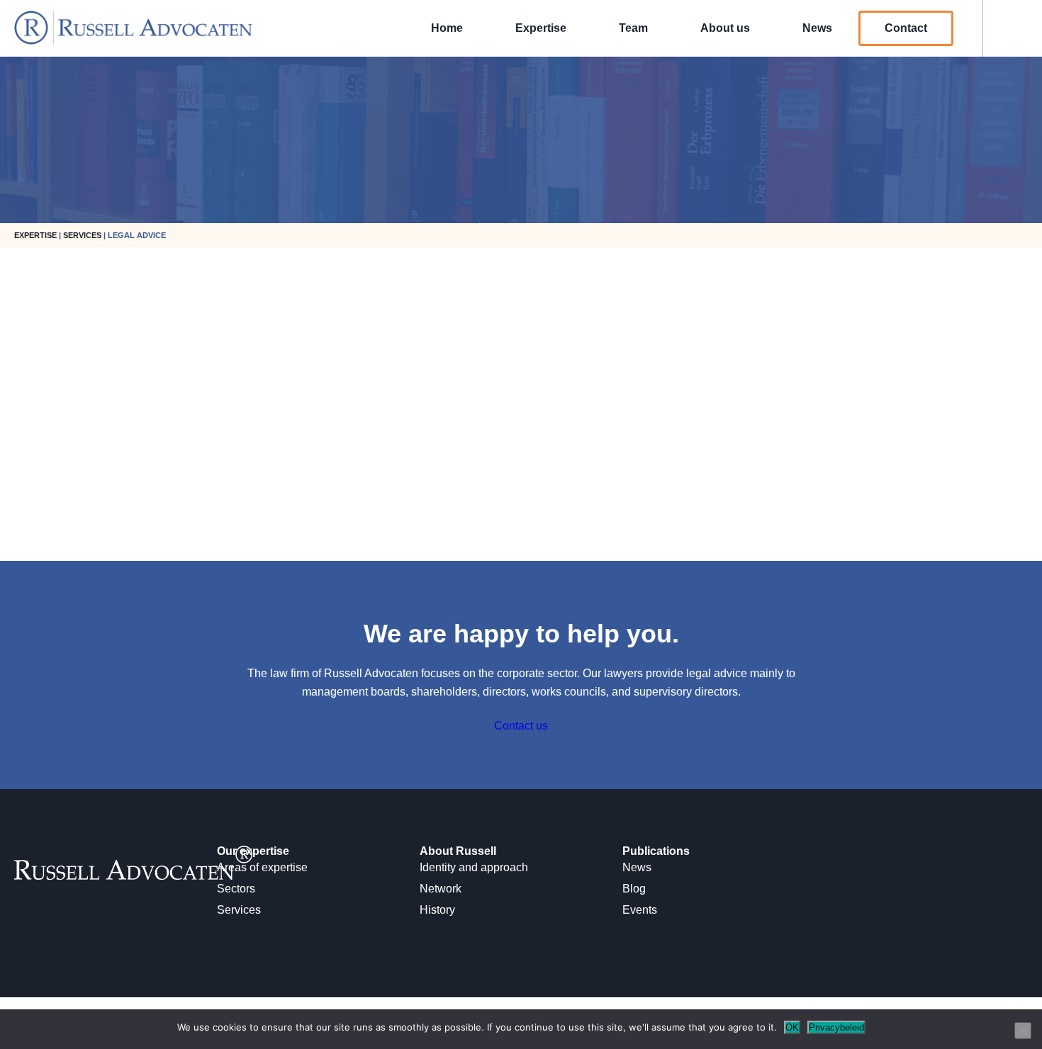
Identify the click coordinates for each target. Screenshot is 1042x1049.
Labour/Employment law (61, 536)
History (437, 910)
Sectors (236, 889)
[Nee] (1022, 1030)
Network (440, 889)
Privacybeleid (836, 1027)
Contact (906, 28)
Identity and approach (474, 867)
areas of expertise (138, 510)
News (817, 28)
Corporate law (35, 523)
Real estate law (39, 549)
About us (725, 28)
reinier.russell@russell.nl (62, 372)
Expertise (540, 28)
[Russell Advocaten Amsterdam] (133, 41)
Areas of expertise (262, 867)
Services (239, 910)
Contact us (521, 726)
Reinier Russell (46, 325)
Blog (634, 889)
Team (633, 28)
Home (447, 28)
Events (639, 910)
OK (792, 1027)
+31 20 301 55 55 (44, 385)
